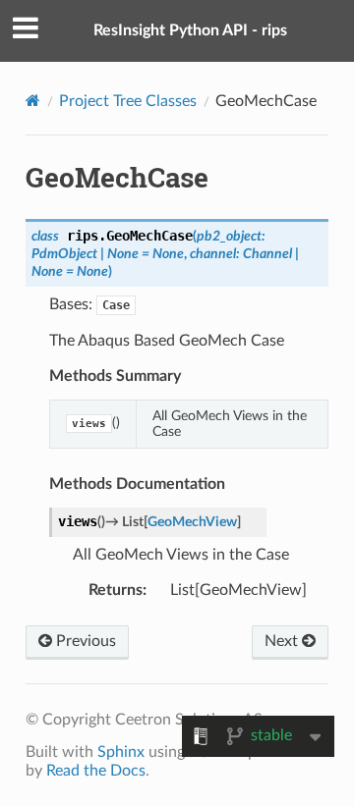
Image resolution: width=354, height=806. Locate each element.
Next (283, 641)
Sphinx (121, 752)
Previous (84, 641)
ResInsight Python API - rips (190, 30)
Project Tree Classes (128, 101)
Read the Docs (96, 771)
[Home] (33, 100)
